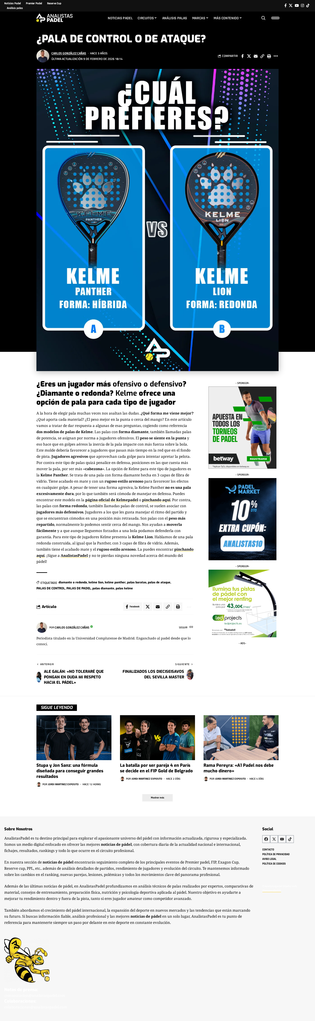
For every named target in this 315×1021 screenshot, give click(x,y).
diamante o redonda (72, 582)
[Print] (269, 56)
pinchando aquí (156, 499)
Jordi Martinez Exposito (63, 784)
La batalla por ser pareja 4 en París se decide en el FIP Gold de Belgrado (156, 768)
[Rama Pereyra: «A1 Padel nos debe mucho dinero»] (241, 737)
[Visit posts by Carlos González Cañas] (42, 56)
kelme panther (115, 582)
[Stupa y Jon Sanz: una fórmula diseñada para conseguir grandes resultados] (73, 737)
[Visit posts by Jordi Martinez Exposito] (38, 784)
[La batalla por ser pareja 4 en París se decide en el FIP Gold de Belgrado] (157, 737)
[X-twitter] (274, 839)
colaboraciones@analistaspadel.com (35, 1007)
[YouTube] (297, 6)
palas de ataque (159, 582)
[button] (263, 18)
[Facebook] (285, 6)
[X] (291, 6)
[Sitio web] (191, 627)
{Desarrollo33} (271, 890)
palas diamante (103, 588)
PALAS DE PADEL (78, 588)
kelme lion (95, 582)
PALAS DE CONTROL (50, 588)
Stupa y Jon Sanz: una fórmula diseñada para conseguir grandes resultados (69, 770)
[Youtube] (282, 839)
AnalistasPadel (74, 555)
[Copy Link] (262, 56)
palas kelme (124, 588)
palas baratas (136, 582)
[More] (276, 56)
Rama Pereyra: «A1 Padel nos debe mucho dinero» (239, 768)
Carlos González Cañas (68, 53)
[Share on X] (249, 56)
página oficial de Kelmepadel (111, 499)
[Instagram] (302, 6)
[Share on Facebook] (242, 56)
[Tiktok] (307, 6)
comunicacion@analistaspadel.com (34, 995)
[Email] (256, 56)
